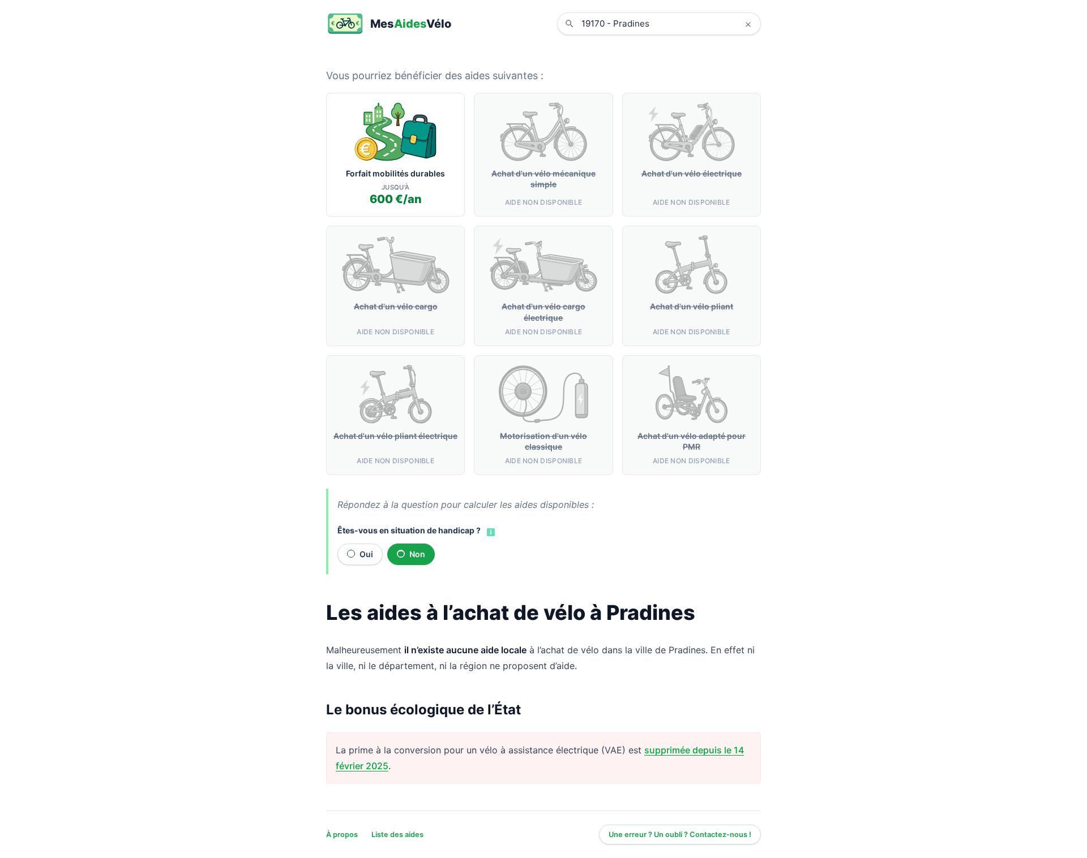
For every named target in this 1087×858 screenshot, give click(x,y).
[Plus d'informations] (490, 531)
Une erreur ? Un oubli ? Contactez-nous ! (680, 834)
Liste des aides (397, 834)
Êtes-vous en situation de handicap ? (409, 530)
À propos (342, 834)
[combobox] (667, 24)
